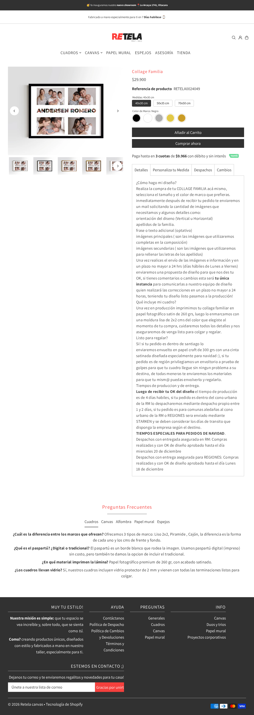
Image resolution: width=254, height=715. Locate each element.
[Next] (117, 110)
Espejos (163, 521)
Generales (156, 618)
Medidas (143, 97)
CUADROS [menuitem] (69, 52)
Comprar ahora (188, 143)
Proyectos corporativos (207, 637)
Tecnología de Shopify (64, 704)
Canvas (107, 521)
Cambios (224, 169)
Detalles (141, 169)
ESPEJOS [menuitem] (143, 52)
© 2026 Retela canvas (25, 704)
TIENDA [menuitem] (183, 52)
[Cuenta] (240, 37)
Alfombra (123, 521)
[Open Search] (234, 37)
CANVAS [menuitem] (92, 52)
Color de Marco (145, 111)
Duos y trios (216, 624)
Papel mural (144, 521)
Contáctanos (113, 618)
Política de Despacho (106, 624)
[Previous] (14, 110)
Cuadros (91, 521)
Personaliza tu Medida (171, 169)
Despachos (203, 169)
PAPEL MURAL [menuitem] (118, 52)
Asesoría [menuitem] (164, 52)
